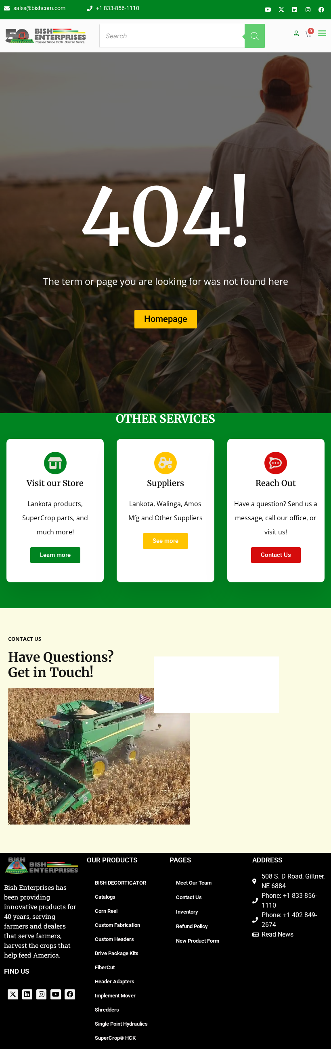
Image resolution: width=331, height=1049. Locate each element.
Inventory (187, 912)
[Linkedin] (294, 9)
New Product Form (197, 941)
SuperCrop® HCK (115, 1038)
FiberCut (105, 967)
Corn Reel (106, 911)
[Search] (255, 36)
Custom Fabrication (117, 925)
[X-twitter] (281, 9)
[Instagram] (308, 9)
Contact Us (189, 897)
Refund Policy (191, 926)
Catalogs (105, 897)
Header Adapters (114, 981)
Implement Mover (115, 996)
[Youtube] (268, 9)
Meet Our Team (194, 883)
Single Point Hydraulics (121, 1024)
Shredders (107, 1010)
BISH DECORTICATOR (120, 883)
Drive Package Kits (116, 953)
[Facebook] (321, 9)
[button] (322, 32)
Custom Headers (114, 939)
